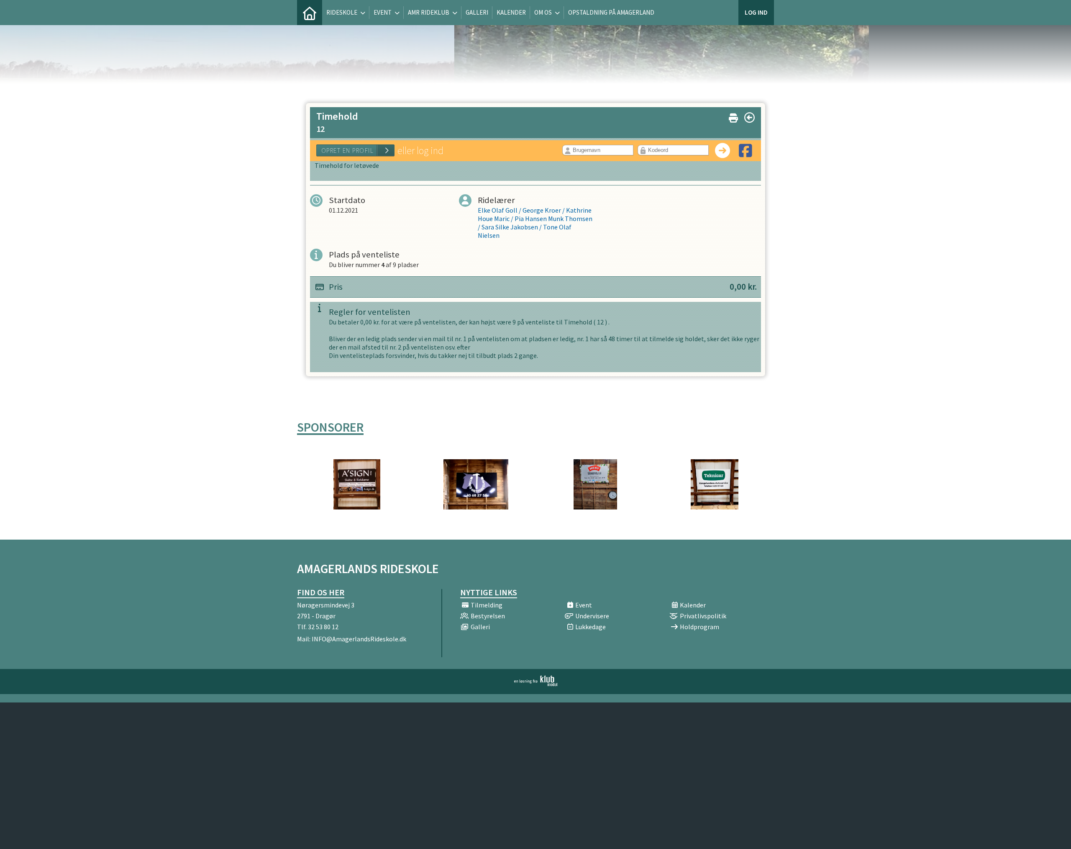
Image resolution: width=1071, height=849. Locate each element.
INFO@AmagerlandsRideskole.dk (359, 639)
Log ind (756, 12)
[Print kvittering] (733, 116)
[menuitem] (309, 12)
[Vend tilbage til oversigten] (749, 117)
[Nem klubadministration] (535, 683)
